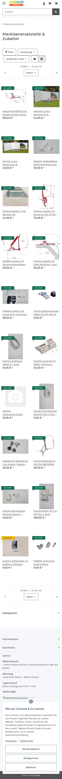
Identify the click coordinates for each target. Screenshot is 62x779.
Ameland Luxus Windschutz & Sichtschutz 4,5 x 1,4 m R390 (46, 113)
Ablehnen (31, 767)
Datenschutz (26, 740)
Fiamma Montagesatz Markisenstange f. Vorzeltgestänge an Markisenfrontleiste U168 (14, 512)
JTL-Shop (36, 775)
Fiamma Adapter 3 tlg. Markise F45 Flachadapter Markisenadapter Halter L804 (15, 213)
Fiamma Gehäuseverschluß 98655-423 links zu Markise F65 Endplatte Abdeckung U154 (14, 413)
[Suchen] (55, 11)
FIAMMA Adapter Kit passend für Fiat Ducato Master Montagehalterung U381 (15, 313)
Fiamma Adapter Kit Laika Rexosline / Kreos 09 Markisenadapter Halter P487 (46, 263)
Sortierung (26, 52)
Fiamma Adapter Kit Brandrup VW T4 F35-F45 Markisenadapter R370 (45, 213)
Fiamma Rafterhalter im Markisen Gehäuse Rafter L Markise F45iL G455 (15, 562)
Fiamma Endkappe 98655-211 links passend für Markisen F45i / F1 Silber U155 (14, 363)
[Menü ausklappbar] (4, 2)
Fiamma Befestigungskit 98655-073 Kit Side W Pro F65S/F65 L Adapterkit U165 (46, 313)
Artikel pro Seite (15, 58)
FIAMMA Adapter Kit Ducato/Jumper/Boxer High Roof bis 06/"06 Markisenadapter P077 (15, 263)
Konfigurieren (31, 758)
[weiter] (56, 73)
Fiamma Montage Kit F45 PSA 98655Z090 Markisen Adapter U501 (46, 462)
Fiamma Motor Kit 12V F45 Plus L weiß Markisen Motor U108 (45, 512)
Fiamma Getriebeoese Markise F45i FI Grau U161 (45, 413)
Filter (10, 52)
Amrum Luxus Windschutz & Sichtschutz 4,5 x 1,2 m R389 (15, 163)
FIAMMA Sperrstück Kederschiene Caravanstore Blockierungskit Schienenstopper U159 (46, 562)
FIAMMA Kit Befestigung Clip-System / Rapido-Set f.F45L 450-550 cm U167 (15, 462)
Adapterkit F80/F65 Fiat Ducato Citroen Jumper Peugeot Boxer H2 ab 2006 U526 (15, 113)
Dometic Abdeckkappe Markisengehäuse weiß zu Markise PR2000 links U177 (46, 163)
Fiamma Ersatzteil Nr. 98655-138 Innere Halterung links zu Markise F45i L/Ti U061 (45, 363)
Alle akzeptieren (31, 749)
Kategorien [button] (10, 613)
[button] (44, 3)
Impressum (11, 740)
